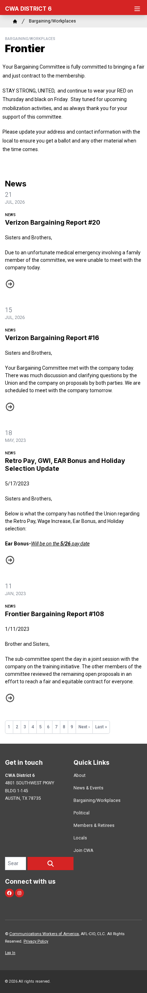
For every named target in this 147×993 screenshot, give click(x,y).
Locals (80, 837)
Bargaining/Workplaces (52, 21)
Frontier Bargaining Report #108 (54, 614)
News (10, 215)
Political (82, 812)
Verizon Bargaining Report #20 (52, 222)
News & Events (88, 787)
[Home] (14, 21)
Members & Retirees (94, 825)
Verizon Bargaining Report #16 (52, 337)
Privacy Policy (36, 941)
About (80, 775)
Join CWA (83, 850)
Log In (10, 952)
